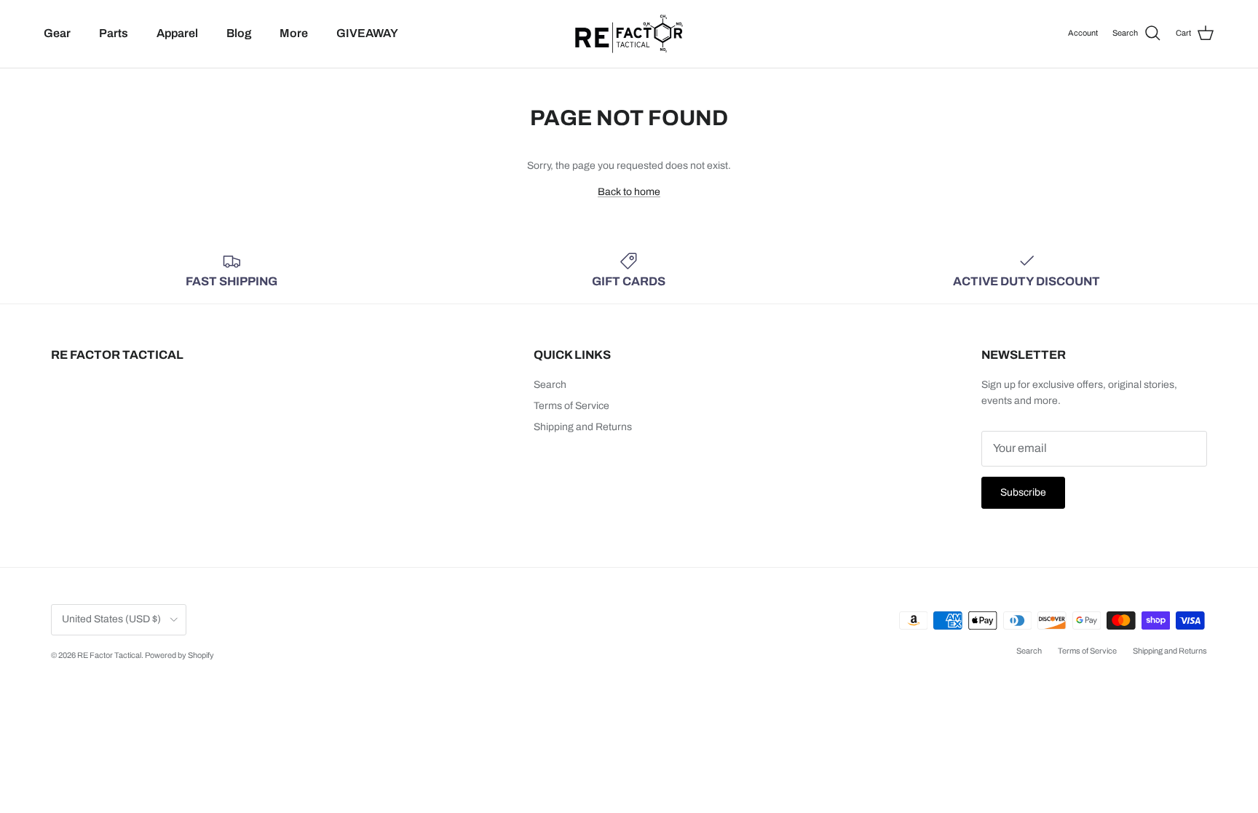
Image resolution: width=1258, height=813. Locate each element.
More (294, 33)
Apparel (177, 33)
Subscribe (1023, 492)
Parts (113, 33)
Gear (57, 33)
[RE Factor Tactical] (629, 34)
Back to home (629, 191)
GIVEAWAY (367, 33)
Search (550, 384)
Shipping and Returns (583, 426)
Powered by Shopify (179, 655)
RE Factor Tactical (109, 655)
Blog (238, 33)
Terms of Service (571, 405)
